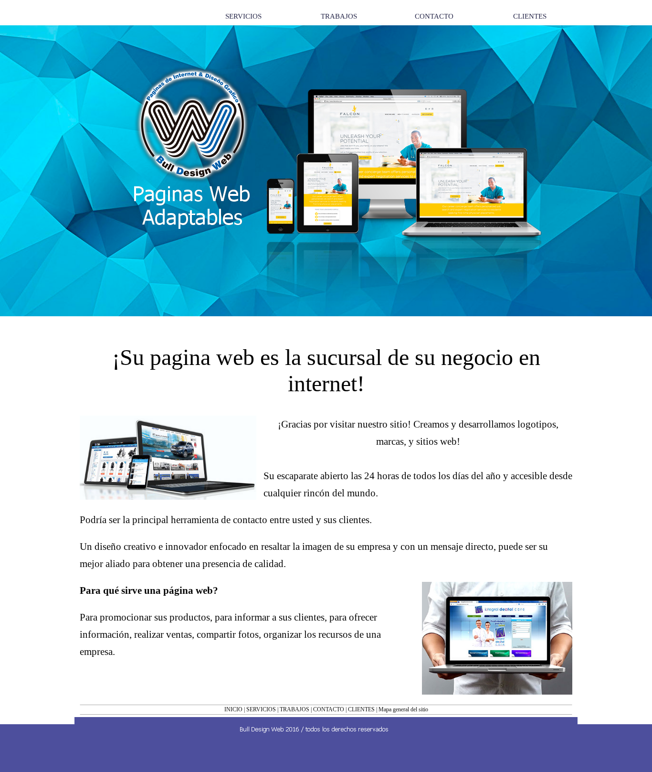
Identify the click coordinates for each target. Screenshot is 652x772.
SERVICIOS (261, 709)
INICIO (233, 709)
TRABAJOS (294, 709)
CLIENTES (361, 709)
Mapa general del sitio (403, 709)
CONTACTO (328, 709)
